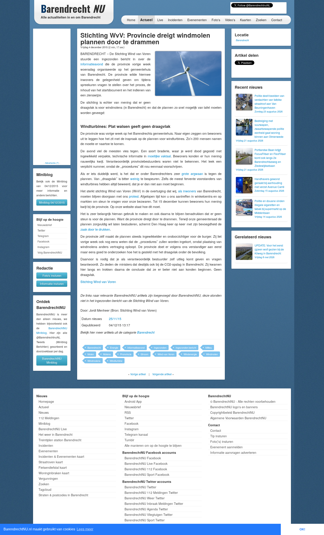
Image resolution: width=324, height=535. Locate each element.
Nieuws (44, 412)
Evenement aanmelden (226, 447)
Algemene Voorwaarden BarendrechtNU (238, 418)
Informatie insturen (52, 283)
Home (131, 20)
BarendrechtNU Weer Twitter (145, 498)
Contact (276, 20)
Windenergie (190, 354)
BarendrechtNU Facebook (143, 458)
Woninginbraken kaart (54, 473)
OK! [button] (302, 529)
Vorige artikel (138, 374)
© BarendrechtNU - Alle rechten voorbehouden (243, 401)
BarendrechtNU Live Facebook (146, 463)
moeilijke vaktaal (159, 156)
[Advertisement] (52, 95)
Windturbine (116, 360)
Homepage (46, 401)
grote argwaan (192, 173)
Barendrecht (146, 332)
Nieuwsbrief (44, 225)
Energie (114, 347)
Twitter (41, 230)
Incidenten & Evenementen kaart (61, 456)
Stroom (144, 354)
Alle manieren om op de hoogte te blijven (153, 445)
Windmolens (94, 360)
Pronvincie (125, 354)
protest (134, 196)
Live (160, 20)
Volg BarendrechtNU (49, 252)
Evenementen (197, 20)
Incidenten (175, 20)
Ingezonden (160, 347)
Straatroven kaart (51, 462)
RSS (128, 412)
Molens (107, 354)
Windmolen (212, 354)
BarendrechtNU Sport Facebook (147, 474)
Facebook (43, 241)
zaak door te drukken (95, 229)
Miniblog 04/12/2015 (52, 202)
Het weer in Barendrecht (56, 434)
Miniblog (44, 423)
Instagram (43, 247)
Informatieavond (136, 347)
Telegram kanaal (136, 434)
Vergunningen (48, 478)
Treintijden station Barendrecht (60, 440)
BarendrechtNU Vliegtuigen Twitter (149, 514)
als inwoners (187, 191)
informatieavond (91, 64)
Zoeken (261, 20)
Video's (230, 20)
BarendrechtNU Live (53, 429)
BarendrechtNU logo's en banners (234, 407)
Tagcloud (45, 489)
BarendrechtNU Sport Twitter (145, 520)
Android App (133, 401)
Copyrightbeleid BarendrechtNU (232, 412)
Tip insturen (218, 436)
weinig (134, 178)
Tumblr (129, 440)
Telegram (43, 236)
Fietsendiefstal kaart (53, 467)
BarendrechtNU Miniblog (51, 360)
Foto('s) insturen (221, 441)
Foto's (216, 20)
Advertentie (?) (52, 162)
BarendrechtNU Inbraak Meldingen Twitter (154, 503)
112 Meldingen (49, 418)
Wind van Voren (166, 354)
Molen (91, 354)
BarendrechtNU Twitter (140, 487)
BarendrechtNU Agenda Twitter (146, 509)
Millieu (208, 347)
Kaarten (245, 20)
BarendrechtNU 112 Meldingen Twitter (151, 492)
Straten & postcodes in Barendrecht (63, 495)
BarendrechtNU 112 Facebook (146, 469)
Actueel (146, 19)
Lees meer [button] (85, 529)
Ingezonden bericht (186, 347)
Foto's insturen (52, 275)
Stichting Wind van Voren (98, 281)
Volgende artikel (162, 374)
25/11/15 (115, 318)
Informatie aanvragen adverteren (233, 452)
